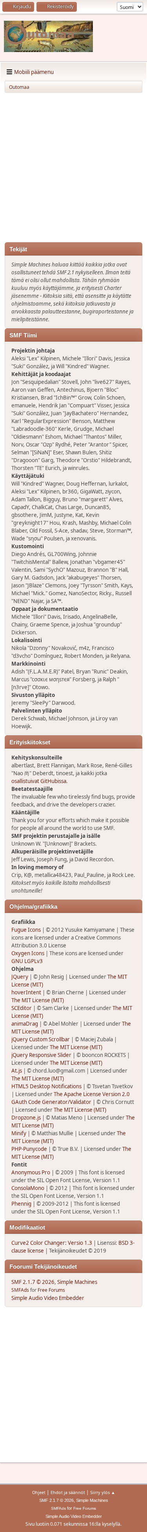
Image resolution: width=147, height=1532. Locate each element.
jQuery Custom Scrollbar (40, 1039)
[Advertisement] (73, 168)
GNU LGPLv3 (27, 961)
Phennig (21, 1203)
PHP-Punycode (29, 1148)
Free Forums (51, 1290)
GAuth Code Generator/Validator (51, 1101)
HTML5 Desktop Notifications (46, 1086)
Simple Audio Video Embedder (47, 1298)
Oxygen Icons (27, 953)
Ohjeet (38, 1492)
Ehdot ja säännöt (68, 1492)
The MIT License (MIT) (37, 1000)
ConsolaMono (27, 1188)
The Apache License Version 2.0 (92, 1094)
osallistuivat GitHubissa (38, 781)
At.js (16, 1070)
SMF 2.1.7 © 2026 (32, 1281)
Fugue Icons (26, 929)
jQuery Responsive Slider (41, 1055)
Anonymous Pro (30, 1172)
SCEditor (21, 1008)
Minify (18, 1133)
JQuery (19, 976)
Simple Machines (77, 1281)
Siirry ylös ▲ (102, 1492)
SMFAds (20, 1290)
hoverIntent (26, 992)
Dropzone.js (26, 1117)
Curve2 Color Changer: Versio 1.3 (51, 1242)
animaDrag (24, 1023)
